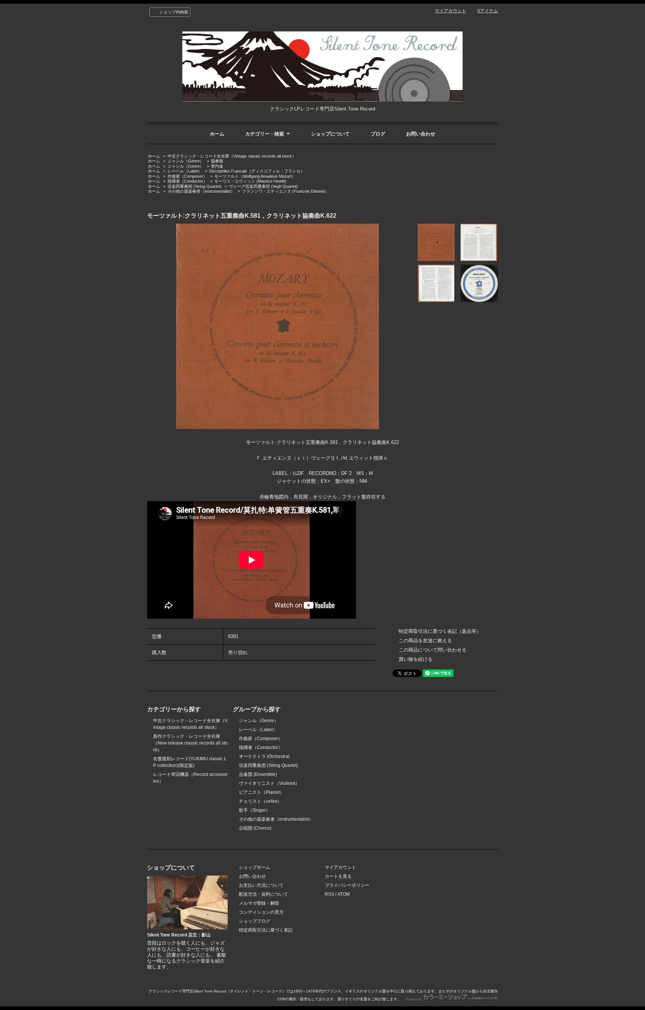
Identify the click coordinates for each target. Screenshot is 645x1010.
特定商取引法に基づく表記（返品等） (440, 631)
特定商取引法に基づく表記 (266, 930)
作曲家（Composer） (187, 176)
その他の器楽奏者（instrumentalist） (201, 191)
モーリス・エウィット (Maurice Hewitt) (250, 181)
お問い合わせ (420, 134)
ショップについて (330, 134)
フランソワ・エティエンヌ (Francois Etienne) (284, 191)
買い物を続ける (416, 659)
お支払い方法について (261, 885)
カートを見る (338, 876)
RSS (329, 894)
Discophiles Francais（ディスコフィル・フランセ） (257, 171)
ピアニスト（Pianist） (261, 792)
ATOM (343, 894)
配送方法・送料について (263, 894)
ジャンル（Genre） (186, 161)
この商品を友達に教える (425, 640)
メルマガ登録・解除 (259, 903)
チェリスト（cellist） (260, 801)
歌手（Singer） (254, 810)
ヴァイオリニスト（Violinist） (269, 783)
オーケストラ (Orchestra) (264, 756)
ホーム (217, 134)
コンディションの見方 (261, 912)
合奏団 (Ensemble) (258, 774)
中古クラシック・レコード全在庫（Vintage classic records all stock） (232, 156)
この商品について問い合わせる (433, 650)
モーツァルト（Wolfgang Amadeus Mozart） (255, 176)
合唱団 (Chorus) (255, 828)
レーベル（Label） (185, 171)
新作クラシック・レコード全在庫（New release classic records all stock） (190, 743)
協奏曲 (217, 161)
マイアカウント (450, 10)
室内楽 (217, 166)
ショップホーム (254, 867)
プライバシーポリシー (347, 885)
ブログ (378, 134)
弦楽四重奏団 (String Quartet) (195, 186)
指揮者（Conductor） (187, 181)
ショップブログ (254, 921)
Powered (414, 999)
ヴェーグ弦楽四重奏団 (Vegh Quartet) (263, 186)
